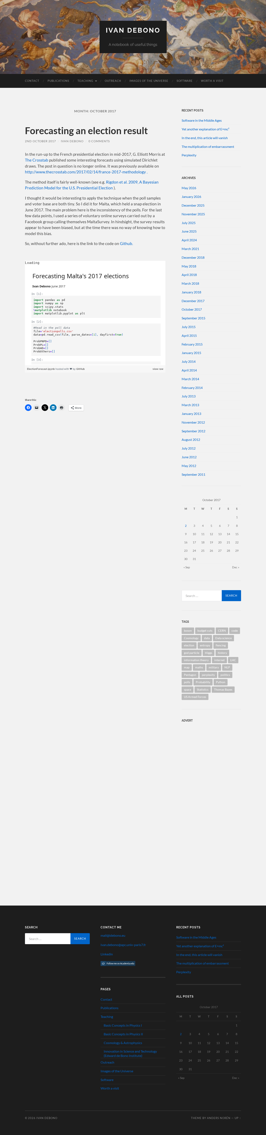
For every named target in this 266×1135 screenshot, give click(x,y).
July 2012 (189, 448)
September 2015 (193, 318)
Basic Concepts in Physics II (123, 1034)
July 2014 (189, 361)
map (187, 667)
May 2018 (189, 266)
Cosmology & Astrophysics (123, 1043)
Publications (58, 80)
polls (187, 682)
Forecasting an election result (86, 130)
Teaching (85, 80)
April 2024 (189, 240)
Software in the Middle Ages (202, 120)
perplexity (208, 675)
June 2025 (189, 231)
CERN (222, 630)
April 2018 (189, 275)
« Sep (186, 567)
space (187, 689)
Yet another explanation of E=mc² (205, 129)
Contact (32, 80)
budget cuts (204, 630)
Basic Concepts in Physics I (123, 1025)
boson (188, 630)
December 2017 (193, 301)
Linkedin (107, 954)
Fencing (221, 645)
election (189, 645)
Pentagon (190, 675)
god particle (191, 653)
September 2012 (193, 431)
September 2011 (193, 474)
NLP (227, 667)
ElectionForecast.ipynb (41, 368)
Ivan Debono (133, 30)
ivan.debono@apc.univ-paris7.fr (123, 945)
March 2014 (190, 379)
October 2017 (192, 309)
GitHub (80, 368)
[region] (95, 313)
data (207, 638)
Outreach (113, 80)
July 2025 (189, 223)
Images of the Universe (148, 80)
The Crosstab (36, 160)
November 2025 (193, 214)
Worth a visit (212, 80)
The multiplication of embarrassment (208, 146)
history (222, 653)
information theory (196, 660)
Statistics (202, 689)
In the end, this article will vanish (205, 138)
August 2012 (191, 439)
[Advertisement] (208, 752)
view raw (158, 368)
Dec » (235, 567)
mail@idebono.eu (113, 935)
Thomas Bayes (223, 689)
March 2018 (190, 283)
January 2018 (191, 292)
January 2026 (191, 197)
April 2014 (189, 370)
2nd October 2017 (40, 141)
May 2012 (189, 466)
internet (219, 660)
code (235, 630)
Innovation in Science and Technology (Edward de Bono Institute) (130, 1053)
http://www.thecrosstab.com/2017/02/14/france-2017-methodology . (86, 171)
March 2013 (190, 405)
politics (225, 675)
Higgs (208, 653)
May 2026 (189, 188)
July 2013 (189, 396)
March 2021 (190, 249)
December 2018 (193, 257)
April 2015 (189, 335)
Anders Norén (218, 1118)
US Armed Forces (195, 697)
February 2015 (192, 344)
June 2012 (189, 457)
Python (220, 682)
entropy (205, 645)
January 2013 (191, 414)
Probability (203, 682)
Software (185, 80)
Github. (126, 243)
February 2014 (192, 388)
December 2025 (193, 205)
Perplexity (189, 155)
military (214, 667)
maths (199, 667)
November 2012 (193, 422)
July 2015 (189, 327)
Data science (223, 638)
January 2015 (191, 353)
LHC (233, 660)
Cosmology (191, 638)
